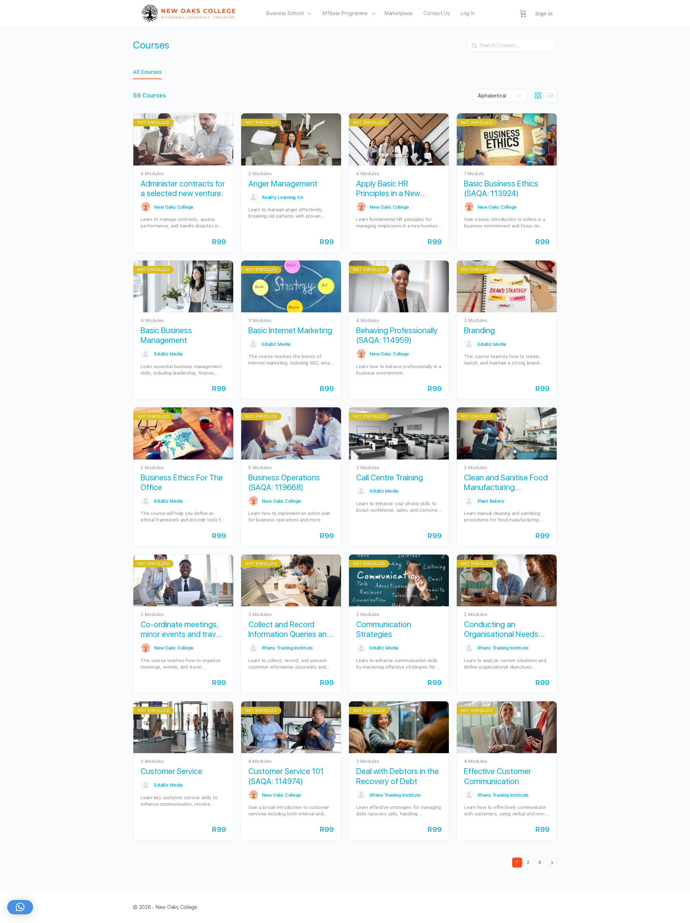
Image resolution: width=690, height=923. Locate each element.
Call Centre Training (389, 477)
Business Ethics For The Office (182, 482)
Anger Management (282, 183)
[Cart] (523, 13)
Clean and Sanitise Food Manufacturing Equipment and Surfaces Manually (506, 483)
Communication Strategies (383, 629)
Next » (552, 863)
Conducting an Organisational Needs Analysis (501, 629)
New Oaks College (173, 207)
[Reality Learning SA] (253, 197)
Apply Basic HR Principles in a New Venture (388, 189)
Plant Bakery (491, 501)
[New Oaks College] (146, 207)
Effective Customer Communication (497, 776)
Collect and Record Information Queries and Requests (289, 629)
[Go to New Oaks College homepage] (190, 13)
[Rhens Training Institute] (253, 648)
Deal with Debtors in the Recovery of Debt (397, 776)
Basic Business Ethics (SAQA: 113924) (501, 188)
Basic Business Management (166, 335)
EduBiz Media (168, 354)
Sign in (544, 14)
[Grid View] (538, 95)
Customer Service (171, 771)
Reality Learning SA (282, 197)
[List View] (550, 95)
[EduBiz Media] (146, 354)
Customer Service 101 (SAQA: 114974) (286, 776)
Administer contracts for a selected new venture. (183, 188)
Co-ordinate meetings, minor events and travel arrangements (181, 629)
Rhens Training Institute (287, 648)
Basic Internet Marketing (290, 330)
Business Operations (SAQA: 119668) (284, 482)
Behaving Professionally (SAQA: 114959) (397, 335)
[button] (20, 907)
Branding (479, 330)
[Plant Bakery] (469, 501)
